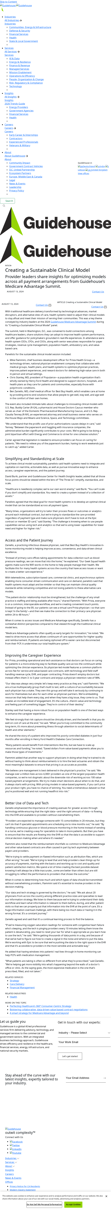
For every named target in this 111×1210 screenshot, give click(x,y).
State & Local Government (23, 41)
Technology (15, 86)
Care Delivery (17, 984)
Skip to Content (8, 1)
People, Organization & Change (26, 79)
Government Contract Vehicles (26, 166)
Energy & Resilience (20, 62)
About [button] (8, 1166)
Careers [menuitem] (9, 124)
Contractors (15, 138)
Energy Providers (18, 107)
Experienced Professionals (23, 142)
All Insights (11, 96)
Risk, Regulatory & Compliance (26, 82)
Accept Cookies (73, 1204)
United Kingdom (100, 169)
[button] (55, 205)
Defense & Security (19, 30)
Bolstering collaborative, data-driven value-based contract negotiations (49, 1009)
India (102, 166)
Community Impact (19, 162)
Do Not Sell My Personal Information (44, 1204)
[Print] (49, 305)
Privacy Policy (16, 190)
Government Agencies (21, 110)
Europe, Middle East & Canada (25, 176)
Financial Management (22, 987)
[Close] (106, 1196)
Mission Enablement (20, 72)
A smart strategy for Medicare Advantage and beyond (39, 1013)
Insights (9, 100)
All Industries (12, 20)
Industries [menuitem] (10, 16)
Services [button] (10, 1162)
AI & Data (14, 58)
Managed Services (19, 69)
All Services (11, 51)
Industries (10, 23)
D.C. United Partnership (22, 169)
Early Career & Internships (23, 135)
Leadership (15, 187)
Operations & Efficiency (22, 75)
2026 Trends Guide (15, 103)
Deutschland (89, 166)
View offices (83, 173)
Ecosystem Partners (20, 173)
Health (12, 37)
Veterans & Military (19, 145)
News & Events (17, 183)
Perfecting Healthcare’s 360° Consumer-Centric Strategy (40, 1006)
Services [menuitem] (9, 48)
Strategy (14, 980)
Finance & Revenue (19, 65)
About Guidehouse (15, 155)
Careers (9, 128)
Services (9, 55)
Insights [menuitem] (9, 93)
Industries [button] (11, 1158)
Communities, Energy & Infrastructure (30, 27)
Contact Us (98, 291)
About (8, 159)
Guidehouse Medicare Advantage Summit (73, 321)
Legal (12, 180)
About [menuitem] (8, 152)
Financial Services (18, 34)
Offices (9, 1181)
